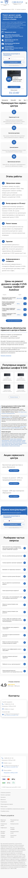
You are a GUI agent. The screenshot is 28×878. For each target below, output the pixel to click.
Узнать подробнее (14, 470)
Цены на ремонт (14, 87)
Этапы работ (13, 100)
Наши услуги (4, 806)
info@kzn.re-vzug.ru (9, 709)
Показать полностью (6, 355)
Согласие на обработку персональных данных (12, 808)
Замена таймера (14, 444)
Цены (20, 100)
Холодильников (14, 823)
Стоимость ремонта (5, 792)
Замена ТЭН (7, 444)
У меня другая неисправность (14, 320)
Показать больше (14, 397)
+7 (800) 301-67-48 (17, 2)
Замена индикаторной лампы (14, 441)
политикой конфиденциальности (14, 65)
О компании (4, 801)
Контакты (3, 797)
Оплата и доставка (5, 795)
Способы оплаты (5, 811)
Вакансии (3, 799)
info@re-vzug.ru (8, 763)
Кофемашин (4, 827)
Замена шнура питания (14, 445)
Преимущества (5, 100)
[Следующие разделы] (27, 100)
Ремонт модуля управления (16, 440)
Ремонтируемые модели (7, 804)
